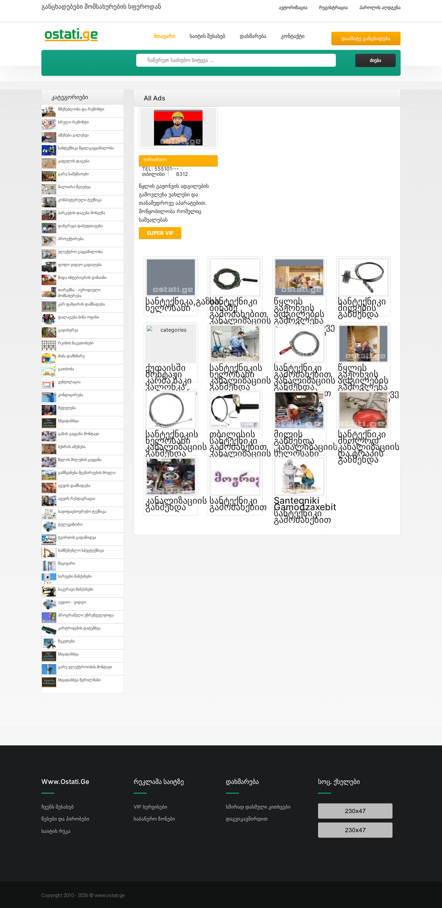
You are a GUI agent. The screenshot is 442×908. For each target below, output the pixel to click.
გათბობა (66, 368)
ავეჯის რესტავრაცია (76, 498)
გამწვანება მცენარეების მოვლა (87, 472)
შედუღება (67, 407)
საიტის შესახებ (207, 36)
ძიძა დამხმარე (71, 355)
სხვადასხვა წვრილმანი (79, 679)
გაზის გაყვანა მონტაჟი (78, 433)
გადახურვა (68, 330)
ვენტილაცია (69, 381)
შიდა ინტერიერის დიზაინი (82, 277)
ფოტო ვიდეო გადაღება (80, 264)
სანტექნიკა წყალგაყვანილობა (86, 147)
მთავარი (164, 36)
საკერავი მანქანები (75, 589)
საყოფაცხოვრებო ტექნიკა (82, 511)
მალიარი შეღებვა (74, 186)
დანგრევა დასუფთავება (80, 225)
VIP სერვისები (150, 807)
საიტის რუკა (56, 831)
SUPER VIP (160, 233)
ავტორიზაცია (293, 7)
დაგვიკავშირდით (247, 819)
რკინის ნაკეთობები (76, 342)
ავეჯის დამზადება (74, 485)
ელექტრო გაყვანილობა (80, 251)
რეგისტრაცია (333, 7)
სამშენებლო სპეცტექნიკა (81, 550)
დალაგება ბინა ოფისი (78, 317)
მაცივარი (66, 563)
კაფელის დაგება (73, 160)
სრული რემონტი (73, 122)
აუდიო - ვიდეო (72, 602)
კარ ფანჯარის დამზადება (81, 304)
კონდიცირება (70, 394)
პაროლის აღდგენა (380, 7)
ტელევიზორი (70, 524)
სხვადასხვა (68, 420)
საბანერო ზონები (154, 819)
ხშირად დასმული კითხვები (258, 807)
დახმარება (253, 36)
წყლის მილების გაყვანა (80, 459)
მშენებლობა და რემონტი (81, 109)
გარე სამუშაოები (73, 173)
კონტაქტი (292, 36)
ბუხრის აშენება (71, 446)
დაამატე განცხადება (366, 38)
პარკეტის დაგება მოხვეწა (81, 212)
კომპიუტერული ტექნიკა (80, 199)
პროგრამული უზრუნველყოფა (86, 615)
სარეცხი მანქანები (75, 576)
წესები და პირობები (65, 819)
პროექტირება (70, 238)
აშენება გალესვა (73, 134)
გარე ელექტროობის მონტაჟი (85, 666)
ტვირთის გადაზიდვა (77, 537)
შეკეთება (66, 640)
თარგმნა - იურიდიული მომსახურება (79, 292)
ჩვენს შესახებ (57, 807)
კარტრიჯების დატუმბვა (79, 628)
